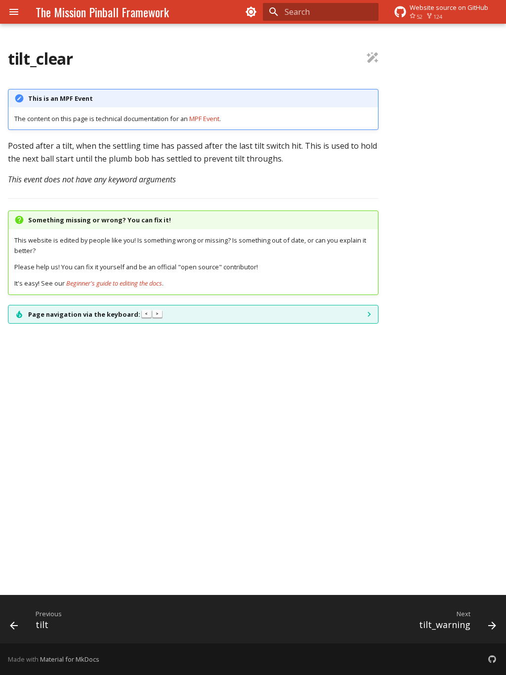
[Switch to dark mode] (251, 12)
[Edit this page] (373, 58)
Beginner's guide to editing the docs (114, 283)
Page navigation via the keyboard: (93, 314)
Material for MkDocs (69, 659)
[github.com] (492, 659)
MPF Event (204, 118)
